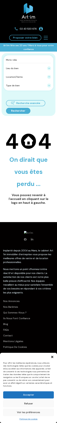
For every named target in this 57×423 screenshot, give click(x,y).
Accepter (28, 394)
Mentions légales (13, 341)
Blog (5, 324)
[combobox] (28, 68)
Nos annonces (11, 301)
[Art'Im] (28, 12)
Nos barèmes (10, 307)
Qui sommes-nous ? (14, 312)
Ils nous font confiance (16, 318)
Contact (8, 335)
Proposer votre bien (25, 37)
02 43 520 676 (28, 28)
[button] (52, 356)
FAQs (6, 329)
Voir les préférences (28, 412)
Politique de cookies (28, 419)
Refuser (28, 403)
